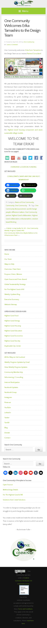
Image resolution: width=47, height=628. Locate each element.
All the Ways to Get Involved (14, 357)
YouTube (7, 408)
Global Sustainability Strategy (15, 284)
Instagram (8, 397)
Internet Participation (12, 382)
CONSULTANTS (13, 176)
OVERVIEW (15, 167)
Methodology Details (10, 490)
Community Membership (13, 372)
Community (10, 206)
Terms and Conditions (25, 609)
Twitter (7, 418)
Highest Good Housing (12, 326)
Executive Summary (11, 299)
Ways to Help (9, 264)
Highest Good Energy (12, 321)
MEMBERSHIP (24, 180)
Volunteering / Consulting (13, 377)
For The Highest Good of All (14, 289)
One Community (23, 3)
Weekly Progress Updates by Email (17, 362)
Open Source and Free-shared (15, 279)
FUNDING (33, 167)
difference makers (17, 212)
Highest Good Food (11, 316)
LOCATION (24, 167)
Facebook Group (10, 392)
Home (6, 254)
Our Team (8, 259)
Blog (6, 428)
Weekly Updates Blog (12, 294)
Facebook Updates (11, 387)
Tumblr (7, 423)
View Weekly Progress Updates (15, 367)
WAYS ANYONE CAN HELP (29, 176)
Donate (7, 433)
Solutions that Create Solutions (14, 500)
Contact (7, 438)
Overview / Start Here (12, 269)
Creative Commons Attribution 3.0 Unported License (23, 581)
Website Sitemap (10, 305)
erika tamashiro (25, 219)
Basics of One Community (24, 202)
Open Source (8, 485)
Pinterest (7, 402)
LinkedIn (7, 413)
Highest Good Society (12, 341)
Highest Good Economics (13, 336)
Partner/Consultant (34, 54)
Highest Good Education (13, 331)
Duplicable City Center (12, 346)
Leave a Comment (12, 44)
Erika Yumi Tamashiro (33, 50)
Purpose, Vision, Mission (13, 274)
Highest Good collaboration (21, 215)
